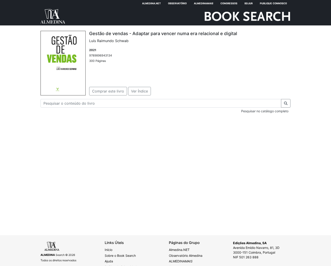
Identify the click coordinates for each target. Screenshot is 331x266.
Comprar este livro (108, 91)
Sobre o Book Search (120, 255)
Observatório (177, 3)
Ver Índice (139, 91)
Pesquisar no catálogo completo (264, 111)
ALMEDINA (181, 261)
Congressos (228, 3)
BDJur (249, 3)
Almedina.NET (151, 3)
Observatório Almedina (185, 255)
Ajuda (109, 261)
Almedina (203, 3)
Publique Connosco (273, 3)
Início (108, 250)
